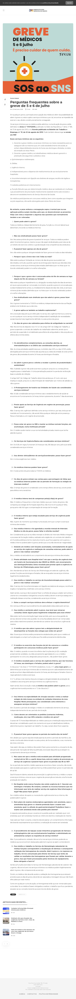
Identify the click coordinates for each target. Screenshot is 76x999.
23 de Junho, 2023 (18, 109)
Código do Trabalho (61, 327)
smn (11, 109)
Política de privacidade (48, 994)
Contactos (32, 994)
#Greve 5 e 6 (22, 894)
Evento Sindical (14, 98)
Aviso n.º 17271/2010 (27, 127)
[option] (20, 922)
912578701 (31, 989)
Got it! (69, 3)
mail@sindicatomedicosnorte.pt (39, 988)
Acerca (22, 994)
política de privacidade (50, 3)
